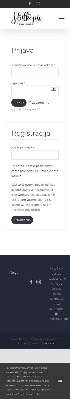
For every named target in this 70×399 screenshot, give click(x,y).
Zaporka (18, 83)
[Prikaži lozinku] (53, 89)
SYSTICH (49, 343)
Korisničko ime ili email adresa (33, 65)
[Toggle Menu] (61, 18)
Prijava (19, 102)
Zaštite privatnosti (28, 393)
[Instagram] (38, 282)
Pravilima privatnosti (25, 209)
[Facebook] (31, 282)
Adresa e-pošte (22, 148)
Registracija (22, 220)
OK (60, 381)
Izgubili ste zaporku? (25, 109)
